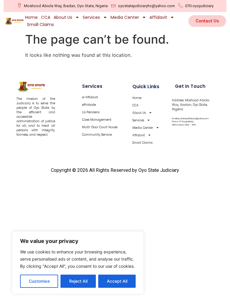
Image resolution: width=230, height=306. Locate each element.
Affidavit (158, 17)
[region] (78, 262)
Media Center (125, 17)
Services (91, 17)
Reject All (78, 281)
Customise (39, 281)
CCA (45, 17)
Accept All (117, 281)
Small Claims (40, 24)
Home (31, 17)
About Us (63, 17)
